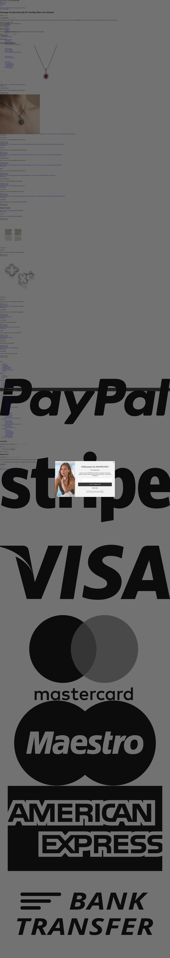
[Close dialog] (113, 462)
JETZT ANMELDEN (95, 484)
